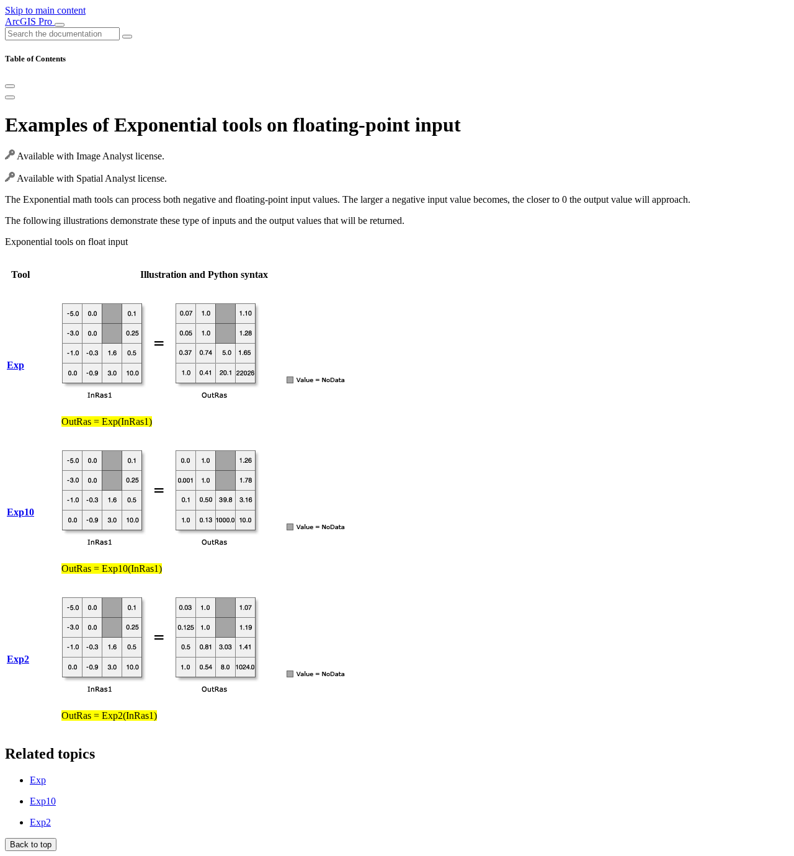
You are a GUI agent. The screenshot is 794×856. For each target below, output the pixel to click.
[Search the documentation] (127, 36)
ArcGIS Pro (30, 21)
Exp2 (40, 822)
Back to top (30, 844)
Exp (38, 780)
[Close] (10, 86)
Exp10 (43, 801)
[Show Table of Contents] (10, 97)
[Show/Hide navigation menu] (60, 25)
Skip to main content (45, 10)
